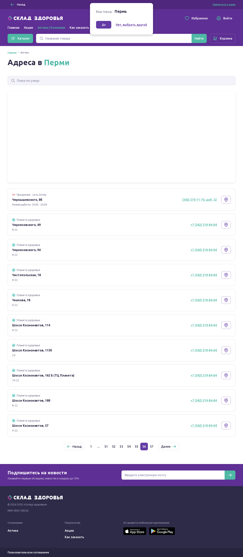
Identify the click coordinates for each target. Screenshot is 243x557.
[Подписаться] (229, 475)
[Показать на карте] (226, 199)
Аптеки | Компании (51, 27)
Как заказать (79, 27)
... (98, 446)
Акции (28, 27)
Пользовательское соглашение (28, 552)
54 (129, 446)
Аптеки (13, 530)
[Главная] (36, 18)
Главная (13, 27)
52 (113, 446)
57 (151, 446)
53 (121, 446)
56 (144, 446)
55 (136, 446)
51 (106, 446)
